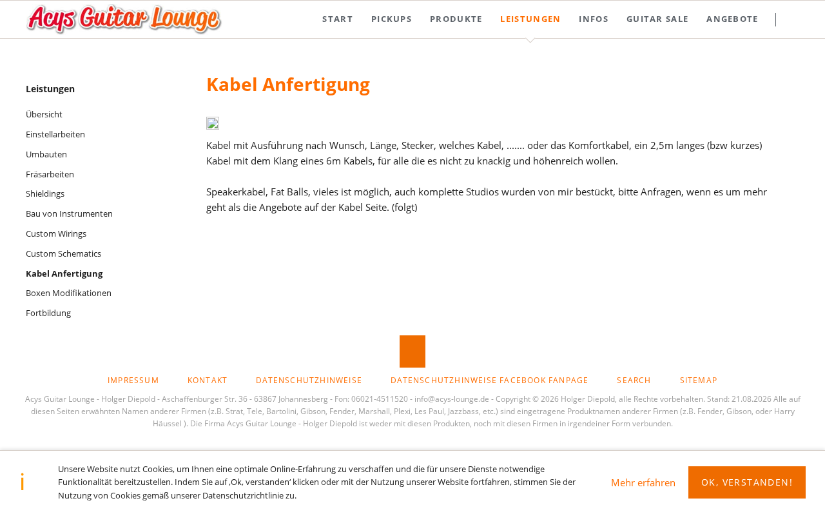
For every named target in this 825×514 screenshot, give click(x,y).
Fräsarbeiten (50, 174)
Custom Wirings (56, 233)
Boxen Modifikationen (69, 293)
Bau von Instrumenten (69, 213)
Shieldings (45, 193)
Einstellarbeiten (55, 134)
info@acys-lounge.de (451, 398)
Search (800, 19)
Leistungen (50, 89)
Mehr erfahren (643, 482)
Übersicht (44, 114)
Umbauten (46, 154)
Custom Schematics (63, 253)
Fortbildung (48, 313)
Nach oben (412, 351)
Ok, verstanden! (747, 482)
